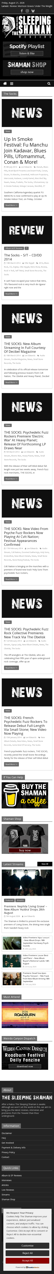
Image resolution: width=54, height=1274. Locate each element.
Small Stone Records (33, 270)
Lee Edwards (26, 167)
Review (44, 267)
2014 (41, 263)
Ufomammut (39, 182)
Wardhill (38, 186)
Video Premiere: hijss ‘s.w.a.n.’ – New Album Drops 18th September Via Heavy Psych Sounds (36, 941)
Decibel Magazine (18, 359)
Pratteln (19, 182)
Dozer (6, 174)
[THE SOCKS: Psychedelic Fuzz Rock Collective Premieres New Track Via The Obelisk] (27, 591)
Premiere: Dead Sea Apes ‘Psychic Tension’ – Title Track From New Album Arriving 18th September (36, 977)
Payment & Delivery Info (14, 1147)
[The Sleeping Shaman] (5, 83)
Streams (20, 900)
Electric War (16, 455)
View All (45, 864)
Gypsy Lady (16, 644)
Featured (9, 900)
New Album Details (22, 556)
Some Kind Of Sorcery (21, 745)
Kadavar (17, 178)
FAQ (4, 1138)
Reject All (27, 1253)
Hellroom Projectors (39, 174)
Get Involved (8, 1142)
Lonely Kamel (28, 178)
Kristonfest (8, 556)
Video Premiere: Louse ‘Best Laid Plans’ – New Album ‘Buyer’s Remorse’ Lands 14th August (36, 959)
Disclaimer (7, 1133)
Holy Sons (44, 552)
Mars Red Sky (40, 178)
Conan (44, 170)
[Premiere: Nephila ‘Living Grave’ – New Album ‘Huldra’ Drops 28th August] (27, 871)
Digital (15, 267)
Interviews (7, 1180)
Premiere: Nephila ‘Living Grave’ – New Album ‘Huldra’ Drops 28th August (25, 910)
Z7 (44, 186)
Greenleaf (25, 174)
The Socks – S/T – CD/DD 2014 (23, 257)
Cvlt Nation (16, 552)
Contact (5, 1157)
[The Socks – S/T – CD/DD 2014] (27, 217)
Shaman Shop (8, 1199)
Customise (27, 1245)
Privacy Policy (8, 1152)
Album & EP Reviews (14, 248)
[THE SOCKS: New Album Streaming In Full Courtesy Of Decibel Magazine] (27, 306)
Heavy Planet (27, 455)
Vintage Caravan (26, 186)
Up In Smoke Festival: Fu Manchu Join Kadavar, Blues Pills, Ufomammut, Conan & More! (26, 150)
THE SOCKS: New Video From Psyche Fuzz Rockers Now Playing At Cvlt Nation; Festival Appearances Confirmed (26, 536)
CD (10, 267)
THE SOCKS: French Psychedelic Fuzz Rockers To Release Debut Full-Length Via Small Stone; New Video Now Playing (25, 725)
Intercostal (8, 178)
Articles (5, 1185)
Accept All (27, 1260)
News (8, 131)
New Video (21, 741)
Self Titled (19, 270)
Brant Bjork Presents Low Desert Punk (24, 170)
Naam (6, 182)
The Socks (28, 182)
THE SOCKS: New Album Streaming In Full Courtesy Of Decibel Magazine (24, 347)
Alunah (39, 167)
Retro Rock (35, 267)
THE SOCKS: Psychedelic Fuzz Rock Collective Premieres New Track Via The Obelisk (26, 633)
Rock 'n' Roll (9, 270)
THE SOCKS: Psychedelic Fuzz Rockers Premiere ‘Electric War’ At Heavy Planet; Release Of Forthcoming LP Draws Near (26, 440)
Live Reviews (8, 1189)
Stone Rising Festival (20, 560)
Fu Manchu (15, 174)
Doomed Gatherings (30, 552)
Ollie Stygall (29, 263)
